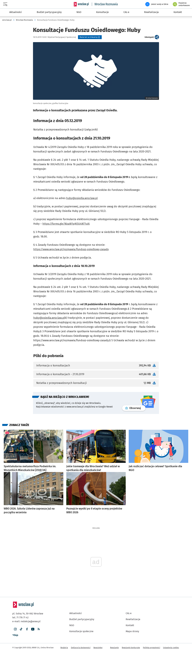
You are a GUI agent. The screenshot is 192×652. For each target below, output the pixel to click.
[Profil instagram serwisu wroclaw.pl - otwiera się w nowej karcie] (15, 629)
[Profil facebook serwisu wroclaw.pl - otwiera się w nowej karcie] (27, 629)
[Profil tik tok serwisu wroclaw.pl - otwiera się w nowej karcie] (21, 629)
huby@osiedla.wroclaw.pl (82, 198)
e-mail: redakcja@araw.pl (26, 621)
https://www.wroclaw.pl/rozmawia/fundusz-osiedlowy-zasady (71, 249)
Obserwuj (137, 408)
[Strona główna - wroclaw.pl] (81, 4)
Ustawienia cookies (171, 648)
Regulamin (114, 648)
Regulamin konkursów (131, 648)
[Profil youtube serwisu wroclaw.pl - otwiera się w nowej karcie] (32, 629)
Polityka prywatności (151, 648)
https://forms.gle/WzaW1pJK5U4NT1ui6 (66, 223)
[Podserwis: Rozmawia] (105, 4)
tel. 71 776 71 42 (20, 617)
